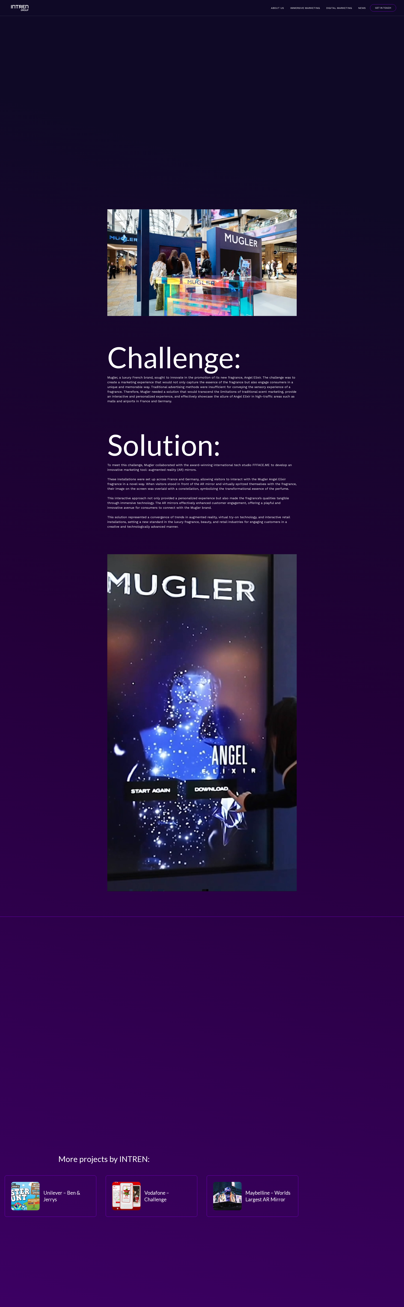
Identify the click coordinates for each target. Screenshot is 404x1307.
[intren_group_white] (20, 8)
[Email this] (69, 942)
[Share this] (79, 942)
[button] (322, 7)
